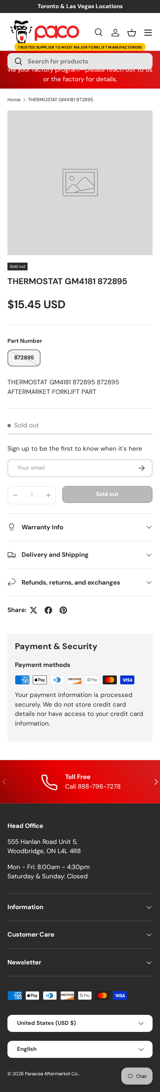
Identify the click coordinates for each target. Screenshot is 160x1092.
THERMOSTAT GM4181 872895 (60, 100)
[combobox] (80, 61)
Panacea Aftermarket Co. (52, 1073)
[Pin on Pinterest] (63, 610)
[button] (132, 32)
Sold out (107, 494)
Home (13, 100)
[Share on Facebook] (48, 610)
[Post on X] (33, 610)
